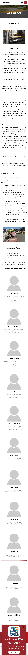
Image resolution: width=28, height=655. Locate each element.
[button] (22, 2)
